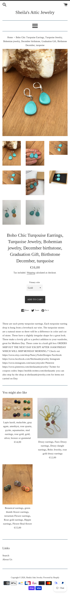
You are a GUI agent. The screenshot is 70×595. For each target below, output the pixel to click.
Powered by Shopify (51, 577)
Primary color (34, 282)
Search (5, 555)
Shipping (31, 272)
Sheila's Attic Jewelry (35, 12)
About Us (7, 559)
